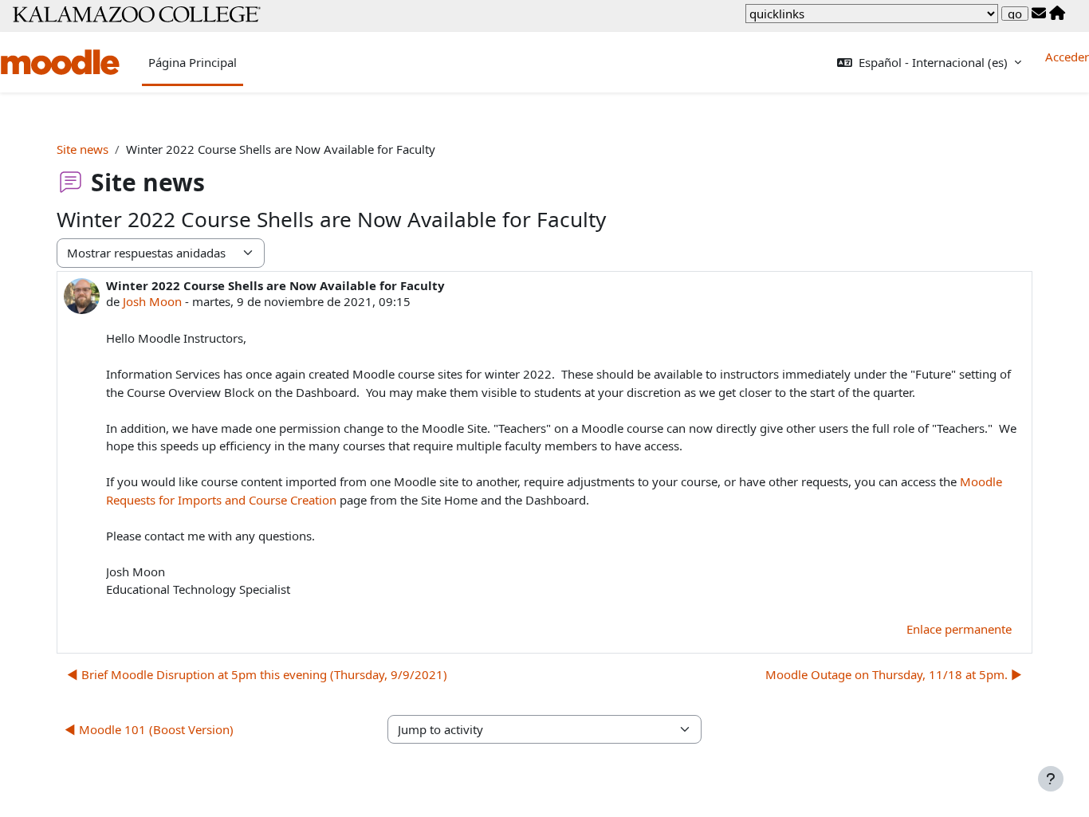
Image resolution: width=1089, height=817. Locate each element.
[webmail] (1039, 14)
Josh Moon (152, 301)
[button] (929, 62)
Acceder (1067, 57)
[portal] (1057, 14)
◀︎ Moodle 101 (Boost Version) (149, 729)
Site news (82, 149)
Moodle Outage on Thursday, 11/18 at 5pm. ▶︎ (893, 674)
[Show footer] (1050, 778)
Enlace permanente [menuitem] (959, 629)
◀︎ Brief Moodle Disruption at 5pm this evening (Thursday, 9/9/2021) (257, 674)
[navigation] (871, 13)
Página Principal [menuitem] (192, 62)
